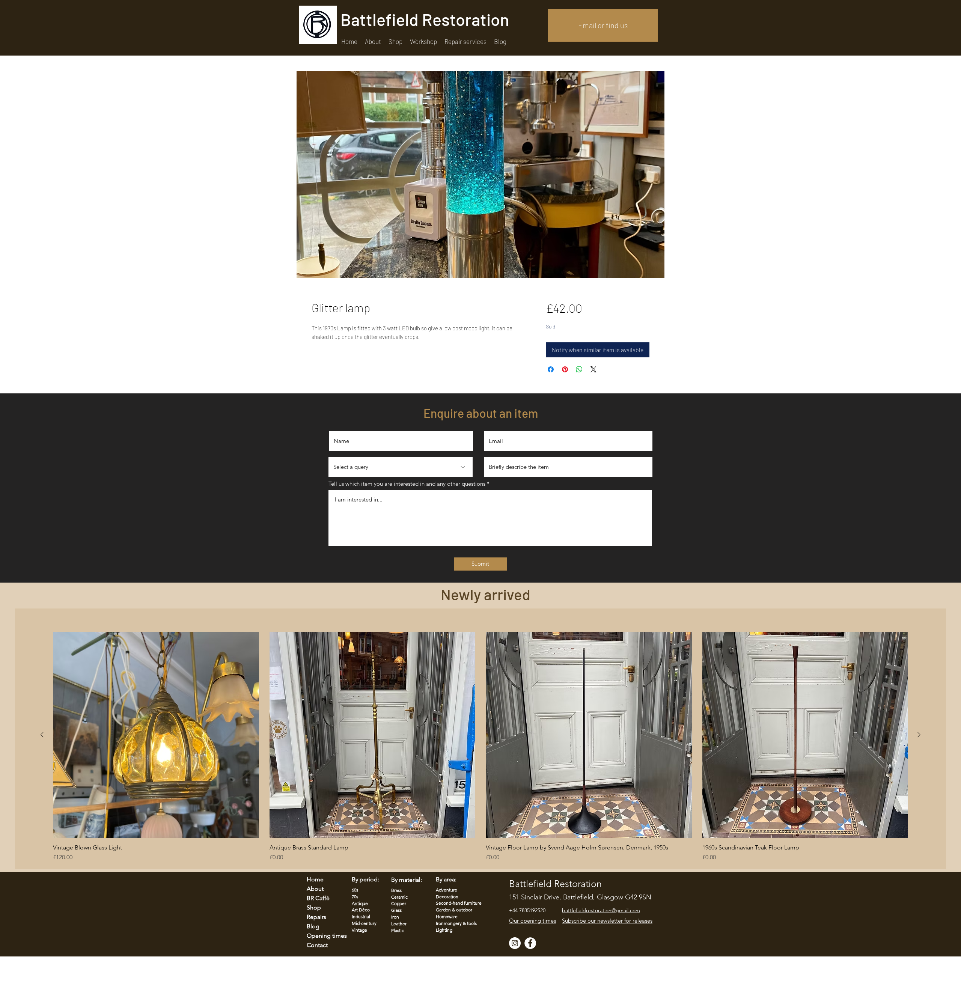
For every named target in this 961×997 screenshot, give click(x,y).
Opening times (322, 935)
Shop (314, 907)
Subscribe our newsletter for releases (607, 920)
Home (315, 879)
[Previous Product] (42, 734)
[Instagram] (515, 943)
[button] (465, 41)
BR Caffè (318, 898)
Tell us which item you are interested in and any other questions (406, 483)
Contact (317, 945)
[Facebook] (530, 943)
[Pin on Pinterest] (564, 369)
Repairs (316, 916)
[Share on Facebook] (550, 369)
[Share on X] (593, 369)
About (315, 888)
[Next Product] (918, 734)
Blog (313, 926)
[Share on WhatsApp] (579, 369)
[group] (480, 747)
